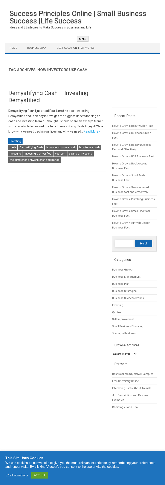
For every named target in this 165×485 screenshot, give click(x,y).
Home (13, 47)
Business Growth (122, 269)
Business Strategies (124, 291)
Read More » (92, 131)
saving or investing (80, 153)
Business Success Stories (128, 298)
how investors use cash (61, 147)
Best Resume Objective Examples (132, 373)
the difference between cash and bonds (35, 159)
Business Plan (120, 283)
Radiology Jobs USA (125, 407)
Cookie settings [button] (17, 475)
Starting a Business (124, 333)
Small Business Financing (128, 326)
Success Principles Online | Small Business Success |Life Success (78, 17)
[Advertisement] (134, 84)
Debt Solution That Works (75, 47)
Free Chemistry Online (125, 381)
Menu (82, 39)
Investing (15, 141)
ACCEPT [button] (39, 475)
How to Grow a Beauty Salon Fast (132, 125)
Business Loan (36, 47)
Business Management (126, 276)
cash (13, 147)
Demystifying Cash (31, 147)
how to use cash (89, 147)
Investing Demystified (38, 153)
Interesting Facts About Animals (131, 388)
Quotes (116, 312)
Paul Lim (60, 153)
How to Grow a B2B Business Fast (133, 156)
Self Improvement (123, 319)
